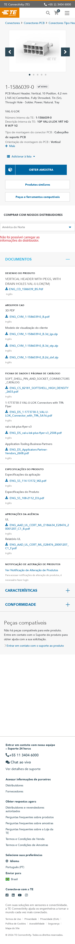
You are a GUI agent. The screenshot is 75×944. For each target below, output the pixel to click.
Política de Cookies (15, 923)
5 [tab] (45, 74)
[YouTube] (20, 895)
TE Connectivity (9, 13)
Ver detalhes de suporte (23, 769)
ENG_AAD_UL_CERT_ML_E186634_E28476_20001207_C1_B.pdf (37, 526)
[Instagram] (26, 895)
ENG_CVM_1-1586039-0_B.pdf (30, 316)
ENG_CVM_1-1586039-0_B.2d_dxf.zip (34, 357)
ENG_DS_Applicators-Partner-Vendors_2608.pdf (26, 451)
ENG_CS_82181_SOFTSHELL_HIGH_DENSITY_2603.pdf (37, 389)
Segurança (53, 923)
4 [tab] (41, 74)
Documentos (18, 259)
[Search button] (48, 12)
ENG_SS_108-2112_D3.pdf (27, 498)
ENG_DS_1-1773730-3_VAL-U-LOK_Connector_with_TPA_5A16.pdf (28, 413)
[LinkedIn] (13, 895)
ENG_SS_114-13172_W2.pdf (28, 481)
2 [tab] (33, 74)
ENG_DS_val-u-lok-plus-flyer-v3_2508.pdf (36, 433)
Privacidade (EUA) (49, 918)
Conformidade (20, 604)
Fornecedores (14, 791)
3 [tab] (37, 74)
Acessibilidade (37, 923)
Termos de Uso (13, 918)
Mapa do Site (12, 928)
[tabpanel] (37, 51)
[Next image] (65, 52)
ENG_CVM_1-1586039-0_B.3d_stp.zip (34, 345)
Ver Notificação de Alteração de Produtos (31, 570)
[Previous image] (9, 52)
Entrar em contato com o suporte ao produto (35, 645)
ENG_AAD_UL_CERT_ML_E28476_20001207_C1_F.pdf (37, 546)
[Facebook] (7, 895)
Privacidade (30, 918)
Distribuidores (14, 785)
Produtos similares (37, 184)
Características (21, 590)
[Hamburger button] (67, 13)
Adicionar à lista (21, 156)
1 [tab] (29, 74)
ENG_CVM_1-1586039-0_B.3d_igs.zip (34, 334)
